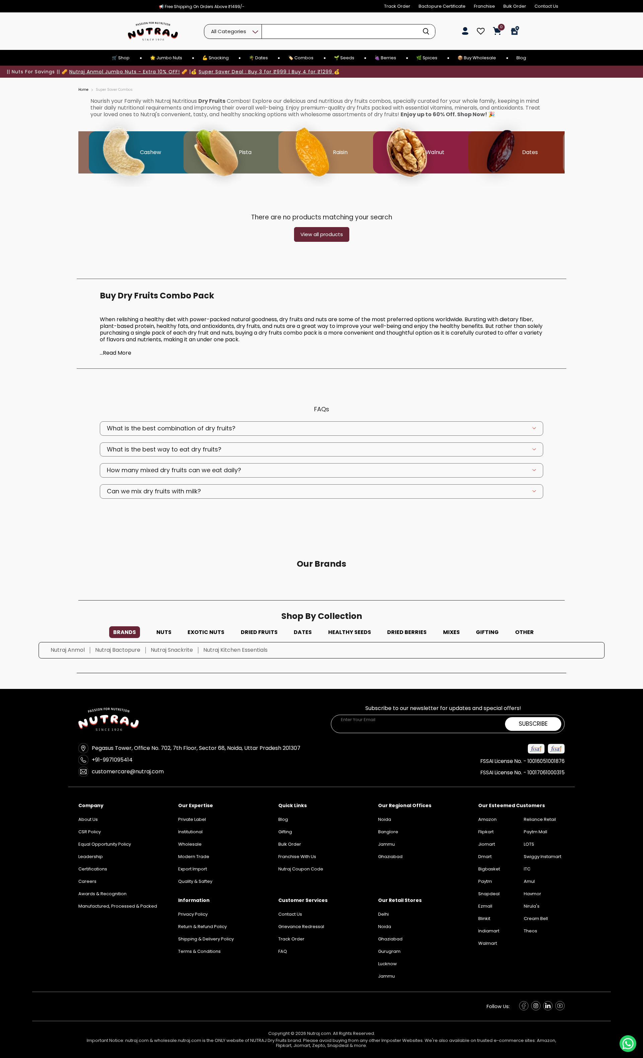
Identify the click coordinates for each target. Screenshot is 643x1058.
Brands (124, 632)
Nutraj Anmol (68, 650)
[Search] (426, 31)
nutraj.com (137, 1040)
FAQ (282, 951)
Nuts (163, 632)
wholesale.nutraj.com (177, 1040)
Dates (303, 632)
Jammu (386, 976)
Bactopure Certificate (442, 6)
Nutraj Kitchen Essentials (235, 650)
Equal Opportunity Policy (104, 844)
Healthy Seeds (349, 632)
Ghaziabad (390, 939)
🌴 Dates (258, 58)
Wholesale (190, 844)
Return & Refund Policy (202, 926)
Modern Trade (193, 856)
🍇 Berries (385, 58)
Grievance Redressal (301, 926)
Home (83, 90)
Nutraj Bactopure (117, 650)
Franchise (484, 6)
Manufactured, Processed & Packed (117, 906)
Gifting (487, 632)
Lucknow (387, 964)
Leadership (90, 856)
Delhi (383, 914)
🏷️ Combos (300, 58)
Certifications (92, 869)
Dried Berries (407, 632)
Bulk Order (514, 6)
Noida (384, 926)
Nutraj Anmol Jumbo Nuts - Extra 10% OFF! (124, 71)
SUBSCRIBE (533, 724)
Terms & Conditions (199, 951)
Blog (521, 58)
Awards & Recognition (102, 894)
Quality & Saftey (195, 881)
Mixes (451, 632)
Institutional (190, 832)
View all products (321, 234)
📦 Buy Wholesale (476, 58)
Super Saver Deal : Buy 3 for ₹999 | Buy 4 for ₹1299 (266, 71)
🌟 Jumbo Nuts (166, 58)
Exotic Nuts (206, 632)
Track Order (397, 6)
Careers (87, 881)
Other (524, 632)
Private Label (192, 819)
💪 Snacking (215, 58)
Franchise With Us (297, 856)
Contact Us (546, 6)
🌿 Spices (426, 58)
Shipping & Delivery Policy (206, 939)
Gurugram (389, 951)
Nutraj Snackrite (172, 650)
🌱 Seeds (344, 58)
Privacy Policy (193, 914)
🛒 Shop (121, 58)
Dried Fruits (259, 632)
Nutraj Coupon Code (300, 869)
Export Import (192, 869)
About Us (88, 819)
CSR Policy (89, 832)
